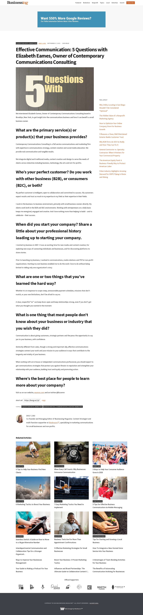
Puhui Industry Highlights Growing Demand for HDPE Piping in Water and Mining (112, 174)
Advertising (94, 603)
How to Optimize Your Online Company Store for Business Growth (110, 126)
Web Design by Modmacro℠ (73, 609)
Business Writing (49, 406)
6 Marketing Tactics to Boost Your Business (33, 504)
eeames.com (39, 392)
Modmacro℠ (54, 422)
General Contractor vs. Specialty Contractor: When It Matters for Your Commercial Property (111, 152)
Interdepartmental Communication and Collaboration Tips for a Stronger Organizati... (31, 551)
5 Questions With (22, 43)
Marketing (33, 43)
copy (43, 400)
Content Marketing (75, 406)
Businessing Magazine (17, 3)
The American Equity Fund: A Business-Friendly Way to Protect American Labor (112, 163)
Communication (62, 406)
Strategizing (59, 466)
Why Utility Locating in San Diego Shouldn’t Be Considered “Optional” (112, 108)
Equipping (19, 536)
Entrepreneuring (99, 536)
